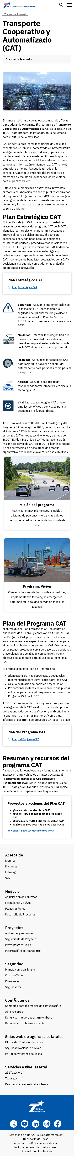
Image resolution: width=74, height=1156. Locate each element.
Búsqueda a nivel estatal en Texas (26, 1084)
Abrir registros (14, 1011)
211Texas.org (13, 1072)
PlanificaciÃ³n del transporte (23, 950)
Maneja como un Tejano (20, 969)
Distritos (10, 860)
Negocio (12, 891)
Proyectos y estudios (18, 945)
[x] (13, 1124)
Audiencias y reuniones (19, 933)
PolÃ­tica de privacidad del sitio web (35, 1147)
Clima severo (13, 981)
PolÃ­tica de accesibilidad (43, 1143)
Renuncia (18, 1143)
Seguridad (14, 963)
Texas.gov (11, 1078)
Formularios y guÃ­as (18, 902)
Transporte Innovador (16, 14)
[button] (61, 5)
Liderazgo (11, 872)
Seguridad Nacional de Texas (23, 1048)
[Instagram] (46, 1124)
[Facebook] (57, 1124)
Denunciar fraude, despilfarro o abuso (28, 1017)
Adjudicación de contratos (21, 897)
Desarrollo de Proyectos (20, 914)
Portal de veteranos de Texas (23, 1054)
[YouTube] (24, 1124)
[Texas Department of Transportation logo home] (19, 5)
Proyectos (14, 927)
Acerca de (14, 855)
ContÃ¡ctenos (17, 1000)
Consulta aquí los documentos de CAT (33, 830)
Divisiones (11, 866)
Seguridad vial (14, 987)
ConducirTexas (14, 975)
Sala (8, 878)
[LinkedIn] (35, 1124)
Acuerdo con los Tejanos (37, 1151)
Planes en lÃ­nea (15, 908)
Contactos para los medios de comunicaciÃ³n (33, 1006)
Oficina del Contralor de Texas (24, 1042)
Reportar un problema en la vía (24, 1023)
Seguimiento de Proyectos (21, 939)
